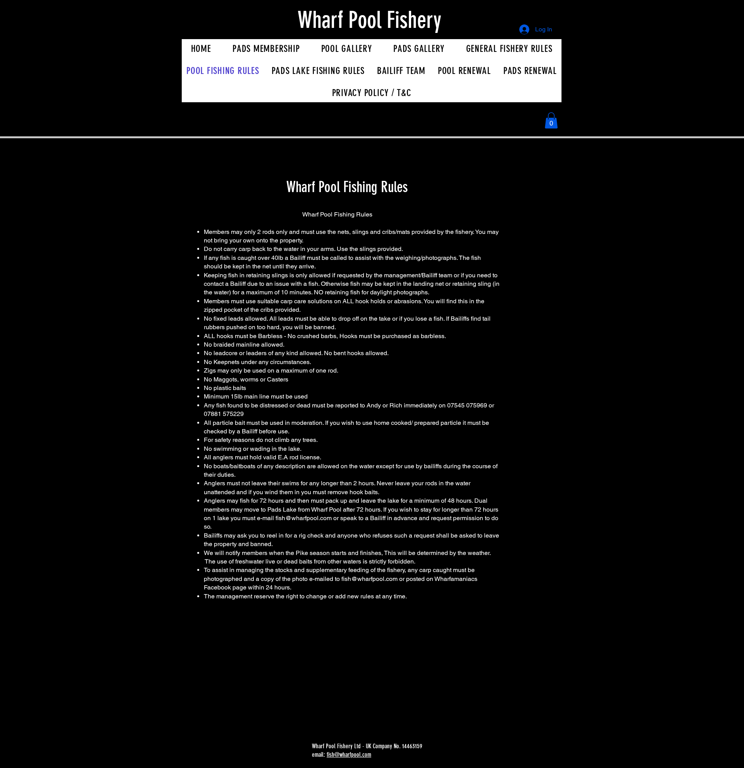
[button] (551, 120)
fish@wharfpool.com (304, 518)
